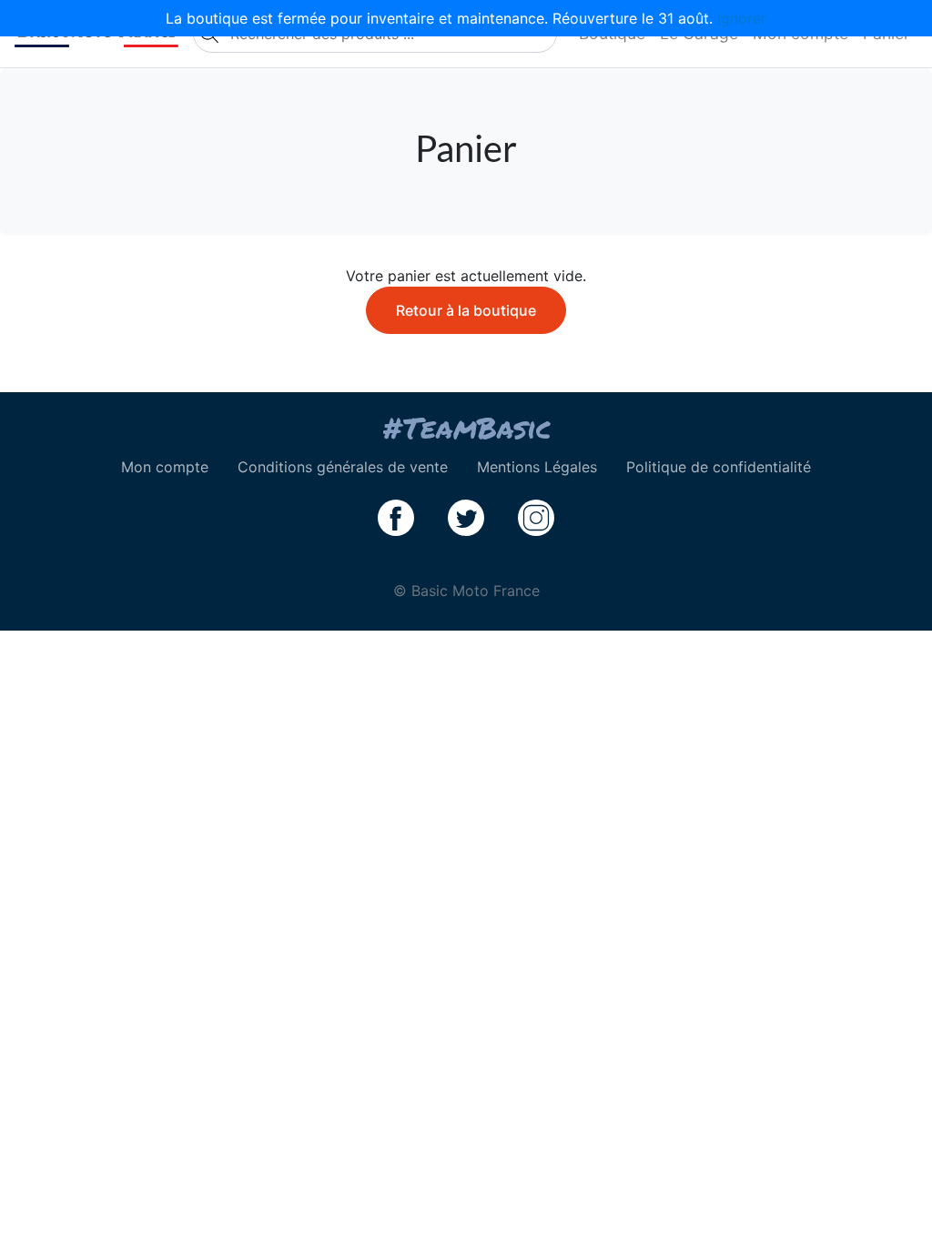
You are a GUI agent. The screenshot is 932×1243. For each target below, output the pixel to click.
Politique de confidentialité (718, 467)
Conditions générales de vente (343, 467)
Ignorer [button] (741, 18)
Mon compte (164, 467)
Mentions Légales (537, 467)
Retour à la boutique (466, 310)
